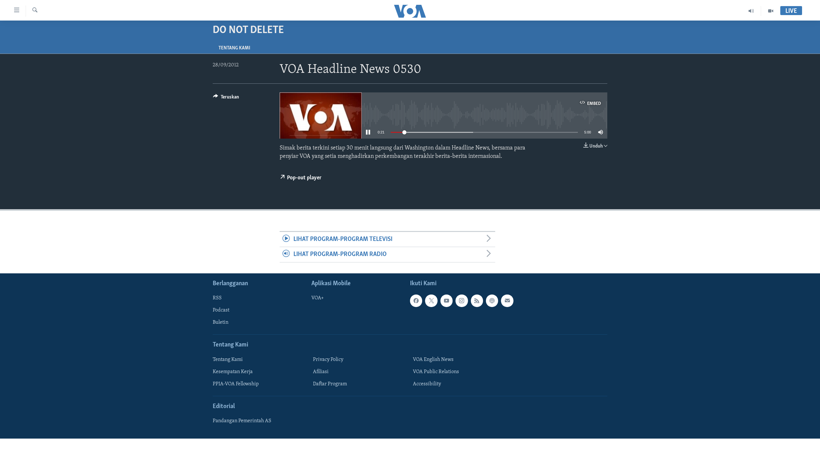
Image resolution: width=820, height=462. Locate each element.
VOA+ (317, 298)
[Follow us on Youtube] (446, 301)
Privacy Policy (328, 359)
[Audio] (751, 11)
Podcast (221, 310)
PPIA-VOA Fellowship (236, 384)
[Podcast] (492, 301)
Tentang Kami (234, 48)
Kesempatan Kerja (233, 371)
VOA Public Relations (436, 371)
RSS (217, 298)
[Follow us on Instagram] (461, 301)
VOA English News (433, 359)
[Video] (770, 11)
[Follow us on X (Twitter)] (431, 301)
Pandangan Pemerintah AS (242, 421)
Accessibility (427, 384)
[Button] (226, 98)
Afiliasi (321, 371)
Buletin (220, 322)
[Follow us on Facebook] (416, 301)
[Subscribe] (507, 301)
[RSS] (477, 301)
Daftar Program (330, 384)
